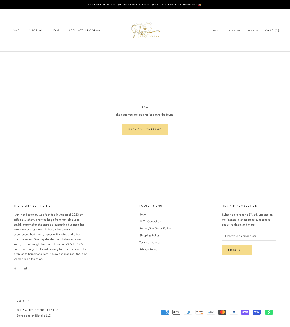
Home (15, 30)
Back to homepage (144, 129)
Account (235, 30)
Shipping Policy (149, 235)
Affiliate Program (85, 30)
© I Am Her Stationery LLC (38, 310)
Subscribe (237, 250)
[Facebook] (15, 268)
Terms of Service (149, 242)
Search (253, 30)
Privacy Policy (148, 249)
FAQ (56, 30)
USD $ (215, 30)
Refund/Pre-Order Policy (155, 228)
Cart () (272, 30)
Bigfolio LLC (43, 315)
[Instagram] (25, 268)
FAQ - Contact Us (150, 221)
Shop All (37, 30)
